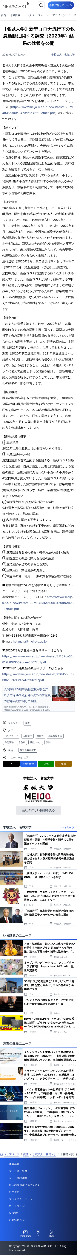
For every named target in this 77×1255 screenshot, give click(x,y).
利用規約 (14, 1191)
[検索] (41, 5)
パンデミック (11, 736)
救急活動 (9, 742)
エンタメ (29, 15)
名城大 (40, 736)
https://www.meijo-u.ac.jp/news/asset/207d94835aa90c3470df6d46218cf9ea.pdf (38, 603)
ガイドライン (17, 1205)
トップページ (11, 1154)
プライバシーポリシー (22, 1198)
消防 (48, 742)
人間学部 (27, 736)
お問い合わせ (17, 1219)
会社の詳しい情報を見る (38, 810)
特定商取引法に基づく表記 (24, 1185)
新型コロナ (35, 742)
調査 (27, 723)
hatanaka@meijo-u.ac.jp (30, 641)
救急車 (22, 742)
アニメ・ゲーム (61, 15)
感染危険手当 (55, 736)
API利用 (14, 1212)
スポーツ (43, 15)
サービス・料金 (18, 1170)
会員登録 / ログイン (61, 5)
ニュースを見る (63, 827)
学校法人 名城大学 (63, 54)
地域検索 (15, 15)
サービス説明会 (18, 1177)
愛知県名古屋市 (28, 750)
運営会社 (14, 1164)
